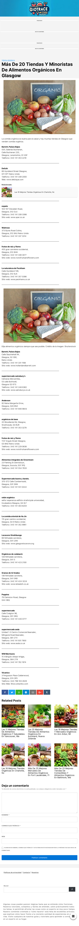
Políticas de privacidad (12, 872)
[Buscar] (72, 889)
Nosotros (35, 872)
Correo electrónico (11, 826)
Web (3, 836)
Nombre (5, 815)
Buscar (6, 886)
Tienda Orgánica (8, 60)
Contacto (26, 872)
